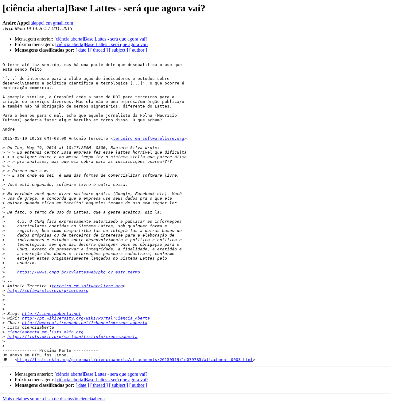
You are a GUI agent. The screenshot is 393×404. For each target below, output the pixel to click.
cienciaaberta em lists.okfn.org (45, 332)
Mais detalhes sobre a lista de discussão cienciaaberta (53, 398)
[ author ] (138, 50)
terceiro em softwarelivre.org (148, 138)
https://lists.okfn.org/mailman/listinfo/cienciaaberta (72, 336)
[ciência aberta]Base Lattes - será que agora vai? (100, 38)
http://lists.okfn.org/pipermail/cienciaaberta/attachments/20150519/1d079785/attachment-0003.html (135, 359)
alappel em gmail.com (52, 22)
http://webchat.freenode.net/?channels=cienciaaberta (84, 322)
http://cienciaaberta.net (51, 313)
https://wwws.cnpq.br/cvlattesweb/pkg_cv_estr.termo (78, 272)
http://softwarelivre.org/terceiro (47, 290)
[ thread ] (99, 50)
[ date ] (82, 50)
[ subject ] (118, 50)
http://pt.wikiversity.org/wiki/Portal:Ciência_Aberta (86, 318)
